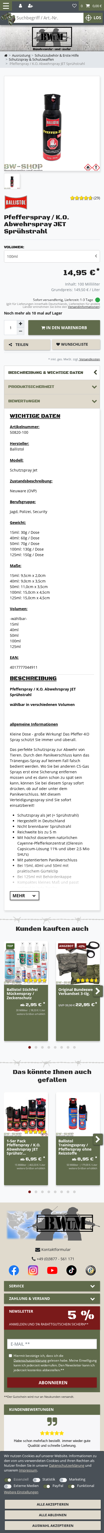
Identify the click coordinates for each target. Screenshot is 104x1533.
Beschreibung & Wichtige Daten (45, 372)
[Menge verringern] (20, 331)
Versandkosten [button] (89, 359)
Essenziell (21, 1479)
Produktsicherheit (31, 386)
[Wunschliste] (74, 6)
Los (97, 17)
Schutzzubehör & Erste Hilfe (57, 55)
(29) (97, 197)
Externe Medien (26, 1485)
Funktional (85, 1485)
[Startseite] (52, 38)
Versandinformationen (83, 307)
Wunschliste (74, 344)
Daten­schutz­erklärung (66, 1465)
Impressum (28, 1470)
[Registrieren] (31, 6)
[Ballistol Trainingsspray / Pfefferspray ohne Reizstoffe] (78, 1114)
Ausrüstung (21, 55)
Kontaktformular (55, 1249)
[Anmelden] (21, 6)
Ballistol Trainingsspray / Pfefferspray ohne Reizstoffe (74, 1147)
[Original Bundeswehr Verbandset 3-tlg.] (78, 963)
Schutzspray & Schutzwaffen (31, 59)
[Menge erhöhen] (20, 324)
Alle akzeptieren (53, 1504)
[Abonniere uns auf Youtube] (52, 1270)
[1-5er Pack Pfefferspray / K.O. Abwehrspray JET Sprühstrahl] (26, 1114)
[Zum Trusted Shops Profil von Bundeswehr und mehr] (91, 1270)
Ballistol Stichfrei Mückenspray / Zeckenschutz (22, 993)
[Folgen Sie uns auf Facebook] (14, 1270)
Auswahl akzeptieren (53, 1525)
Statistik (48, 1479)
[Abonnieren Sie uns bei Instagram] (33, 1270)
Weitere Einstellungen (21, 1492)
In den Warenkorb (66, 327)
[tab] (52, 373)
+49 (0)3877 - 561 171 (55, 1258)
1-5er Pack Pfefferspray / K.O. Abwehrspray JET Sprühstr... (23, 1147)
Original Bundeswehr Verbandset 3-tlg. (77, 991)
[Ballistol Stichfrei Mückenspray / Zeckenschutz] (26, 963)
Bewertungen (24, 401)
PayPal (58, 1485)
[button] (91, 6)
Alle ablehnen (53, 1515)
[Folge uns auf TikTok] (71, 1270)
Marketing (77, 1479)
